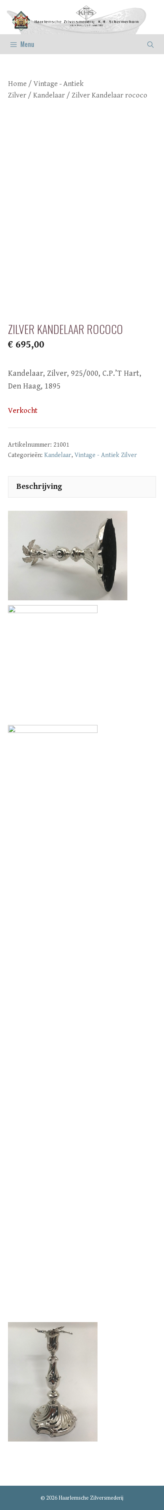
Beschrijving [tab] (39, 486)
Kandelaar (49, 95)
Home (17, 84)
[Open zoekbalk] (150, 44)
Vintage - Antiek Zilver (105, 455)
